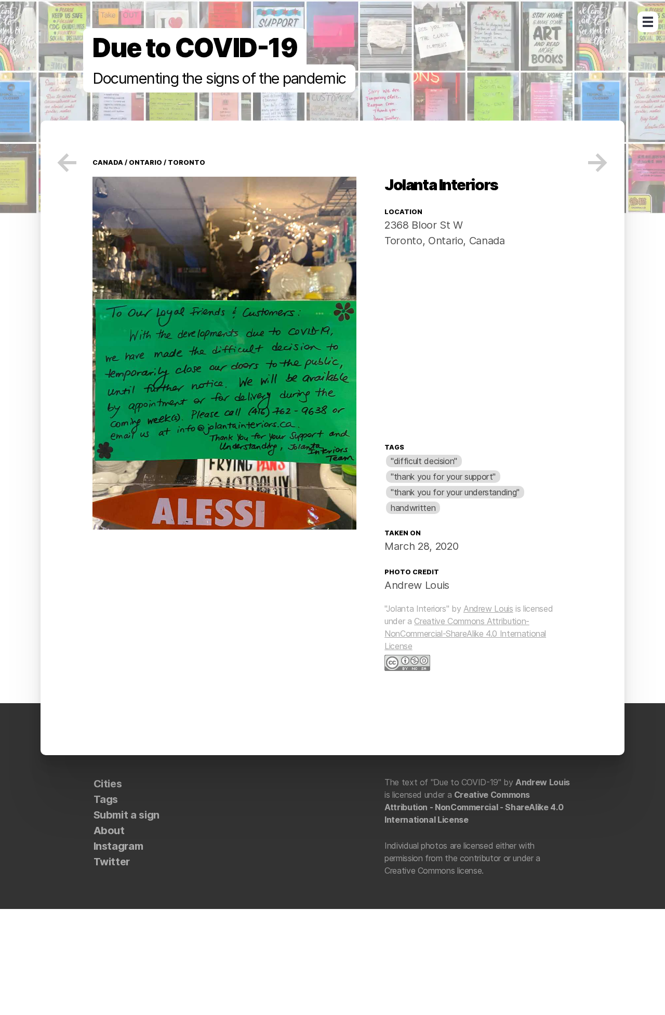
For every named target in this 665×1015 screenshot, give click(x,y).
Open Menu (648, 22)
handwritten (413, 508)
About (109, 830)
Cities (108, 783)
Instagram (118, 846)
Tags (394, 447)
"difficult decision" (424, 461)
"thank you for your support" (443, 476)
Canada (486, 240)
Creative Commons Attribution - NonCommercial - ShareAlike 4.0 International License (473, 807)
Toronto (186, 162)
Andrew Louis (416, 585)
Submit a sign (126, 815)
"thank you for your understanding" (455, 492)
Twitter (112, 861)
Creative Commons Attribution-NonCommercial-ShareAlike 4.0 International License (465, 633)
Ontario (145, 162)
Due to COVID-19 (194, 47)
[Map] (478, 347)
